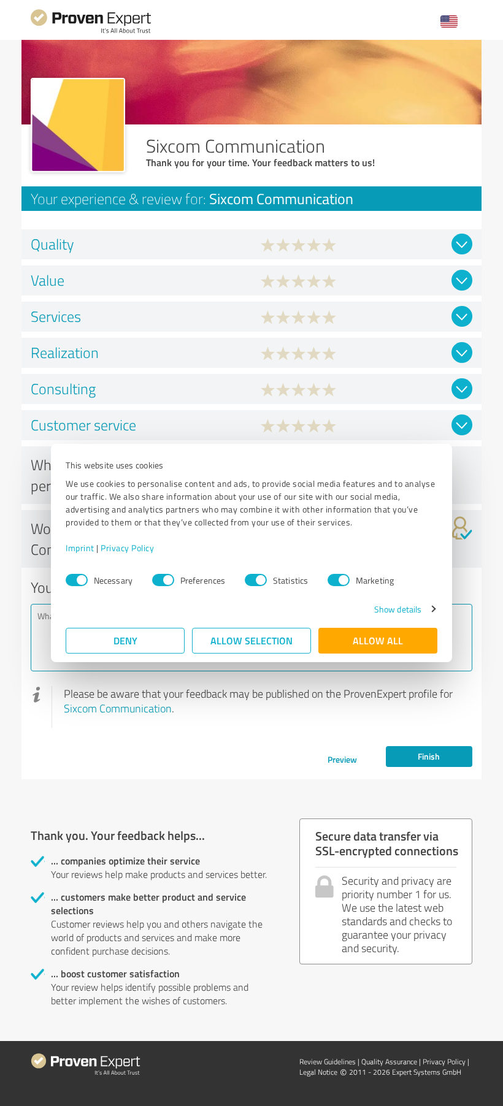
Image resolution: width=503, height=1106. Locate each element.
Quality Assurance (389, 1061)
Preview (342, 759)
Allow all (378, 640)
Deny (125, 640)
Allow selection (251, 640)
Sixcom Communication (118, 708)
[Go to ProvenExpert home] (91, 31)
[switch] (163, 580)
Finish (429, 756)
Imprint (80, 548)
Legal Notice (318, 1072)
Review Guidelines (327, 1061)
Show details (397, 609)
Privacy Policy (127, 548)
